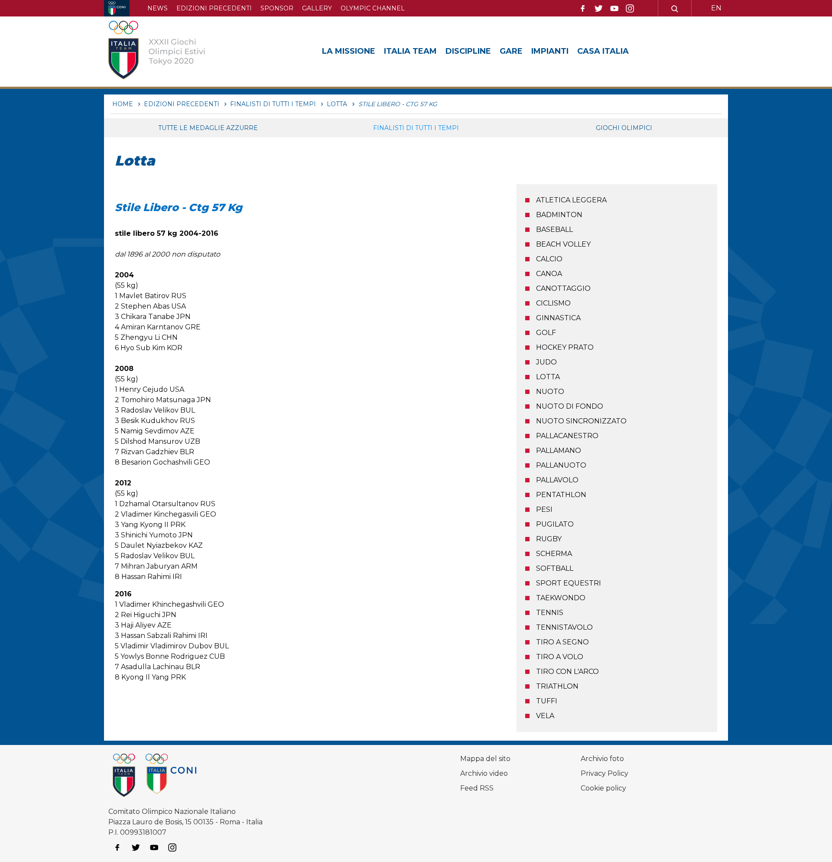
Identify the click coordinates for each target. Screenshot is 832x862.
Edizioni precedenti (214, 8)
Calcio (549, 259)
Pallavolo (557, 480)
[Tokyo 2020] (170, 51)
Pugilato (555, 524)
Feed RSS (477, 788)
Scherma (554, 554)
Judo (546, 362)
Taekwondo (560, 598)
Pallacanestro (567, 436)
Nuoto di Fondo (569, 406)
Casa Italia (603, 51)
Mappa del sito (485, 759)
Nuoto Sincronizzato (581, 421)
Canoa (549, 274)
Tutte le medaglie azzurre (208, 128)
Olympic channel (373, 8)
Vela (545, 716)
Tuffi (546, 701)
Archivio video (484, 773)
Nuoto (550, 391)
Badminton (559, 215)
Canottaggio (563, 288)
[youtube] (614, 8)
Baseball (554, 229)
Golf (546, 333)
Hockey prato (565, 347)
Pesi (544, 509)
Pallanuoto (561, 465)
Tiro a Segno (562, 642)
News (157, 8)
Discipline (468, 51)
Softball (554, 568)
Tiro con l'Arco (567, 671)
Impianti (550, 51)
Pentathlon (561, 495)
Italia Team (410, 51)
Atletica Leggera (571, 200)
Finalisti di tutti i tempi (416, 128)
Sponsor (276, 8)
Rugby (549, 539)
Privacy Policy (604, 773)
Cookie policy (603, 788)
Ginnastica (558, 318)
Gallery (317, 8)
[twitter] (598, 8)
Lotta (548, 377)
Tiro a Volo (559, 657)
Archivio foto (602, 759)
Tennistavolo (564, 627)
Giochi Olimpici (624, 128)
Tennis (549, 612)
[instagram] (630, 8)
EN (716, 8)
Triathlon (557, 686)
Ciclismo (553, 303)
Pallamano (558, 450)
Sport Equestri (568, 583)
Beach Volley (563, 244)
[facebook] (582, 8)
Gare (511, 51)
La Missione (348, 51)
